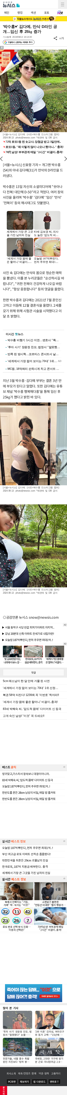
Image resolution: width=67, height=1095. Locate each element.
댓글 (33, 672)
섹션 (33, 12)
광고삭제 (4, 1090)
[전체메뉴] (62, 4)
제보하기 (24, 1081)
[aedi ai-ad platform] (17, 51)
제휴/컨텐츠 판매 (27, 1073)
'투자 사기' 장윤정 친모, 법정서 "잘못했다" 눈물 (34, 347)
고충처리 (55, 1073)
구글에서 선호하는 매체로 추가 (20, 42)
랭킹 (20, 12)
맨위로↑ (54, 1081)
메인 (6, 12)
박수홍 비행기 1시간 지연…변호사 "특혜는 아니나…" (34, 340)
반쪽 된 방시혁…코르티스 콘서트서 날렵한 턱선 (34, 354)
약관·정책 (44, 1073)
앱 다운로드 (39, 1081)
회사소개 (11, 1073)
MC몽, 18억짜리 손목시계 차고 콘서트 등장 (34, 368)
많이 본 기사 (10, 1008)
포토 (46, 12)
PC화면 (12, 1081)
